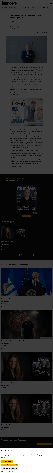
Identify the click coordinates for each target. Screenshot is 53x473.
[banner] (26, 236)
